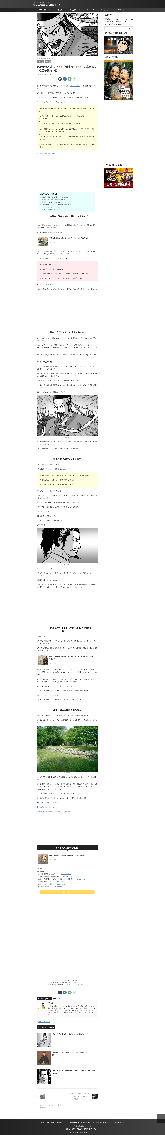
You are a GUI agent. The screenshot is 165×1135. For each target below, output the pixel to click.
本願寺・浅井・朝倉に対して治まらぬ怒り (55, 197)
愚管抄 (62, 373)
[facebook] (65, 79)
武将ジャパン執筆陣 (85, 1122)
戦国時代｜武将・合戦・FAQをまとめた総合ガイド (55, 811)
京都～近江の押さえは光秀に (51, 207)
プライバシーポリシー (119, 1122)
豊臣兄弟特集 (50, 1122)
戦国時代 (59, 10)
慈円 (72, 373)
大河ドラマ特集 (90, 10)
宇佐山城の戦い (52, 228)
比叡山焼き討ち (75, 86)
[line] (70, 79)
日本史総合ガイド (75, 10)
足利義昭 (41, 139)
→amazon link (66, 874)
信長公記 (47, 1022)
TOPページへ (66, 892)
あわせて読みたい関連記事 (52, 209)
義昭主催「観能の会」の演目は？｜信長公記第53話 (70, 1034)
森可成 (39, 228)
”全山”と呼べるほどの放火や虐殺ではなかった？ (57, 205)
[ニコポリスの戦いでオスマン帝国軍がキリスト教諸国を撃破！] (52, 1096)
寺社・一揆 (41, 1022)
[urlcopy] (74, 79)
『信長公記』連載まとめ (47, 153)
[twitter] (60, 79)
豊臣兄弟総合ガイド (44, 10)
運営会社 (108, 1122)
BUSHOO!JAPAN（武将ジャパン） (48, 5)
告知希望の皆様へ (121, 10)
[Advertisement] (67, 176)
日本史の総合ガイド (61, 1122)
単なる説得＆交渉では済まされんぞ (53, 200)
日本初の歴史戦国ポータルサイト (82, 1126)
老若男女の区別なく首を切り (51, 202)
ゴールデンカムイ (105, 10)
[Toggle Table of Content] (91, 194)
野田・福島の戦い (76, 251)
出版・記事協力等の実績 (98, 1122)
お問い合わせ (69, 985)
